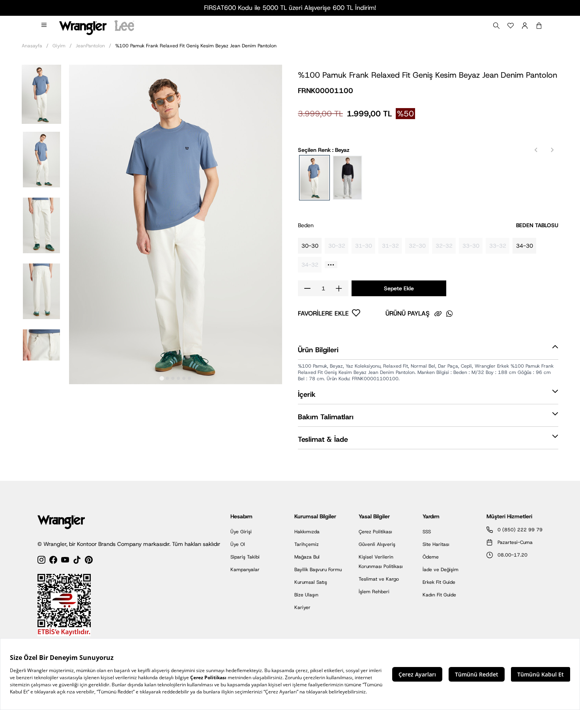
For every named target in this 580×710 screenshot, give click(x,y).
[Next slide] (552, 150)
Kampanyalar (245, 569)
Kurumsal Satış (310, 582)
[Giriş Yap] (525, 25)
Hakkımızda (307, 532)
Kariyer (302, 607)
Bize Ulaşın (306, 595)
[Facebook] (53, 561)
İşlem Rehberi (374, 592)
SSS (427, 532)
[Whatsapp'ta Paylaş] (449, 313)
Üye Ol (237, 544)
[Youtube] (65, 561)
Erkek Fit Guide (439, 582)
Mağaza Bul (307, 557)
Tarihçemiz (306, 544)
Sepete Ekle (399, 288)
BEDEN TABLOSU (537, 225)
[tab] (161, 378)
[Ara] (496, 25)
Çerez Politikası (375, 532)
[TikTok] (77, 561)
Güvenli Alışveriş (377, 544)
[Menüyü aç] (44, 26)
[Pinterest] (89, 561)
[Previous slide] (536, 150)
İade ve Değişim (440, 569)
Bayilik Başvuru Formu (318, 569)
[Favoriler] (510, 25)
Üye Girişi (241, 532)
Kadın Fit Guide (439, 595)
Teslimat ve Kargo (379, 579)
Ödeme (431, 557)
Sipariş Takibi (245, 557)
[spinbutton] (323, 288)
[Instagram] (41, 561)
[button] (41, 94)
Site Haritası (436, 544)
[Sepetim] (539, 25)
